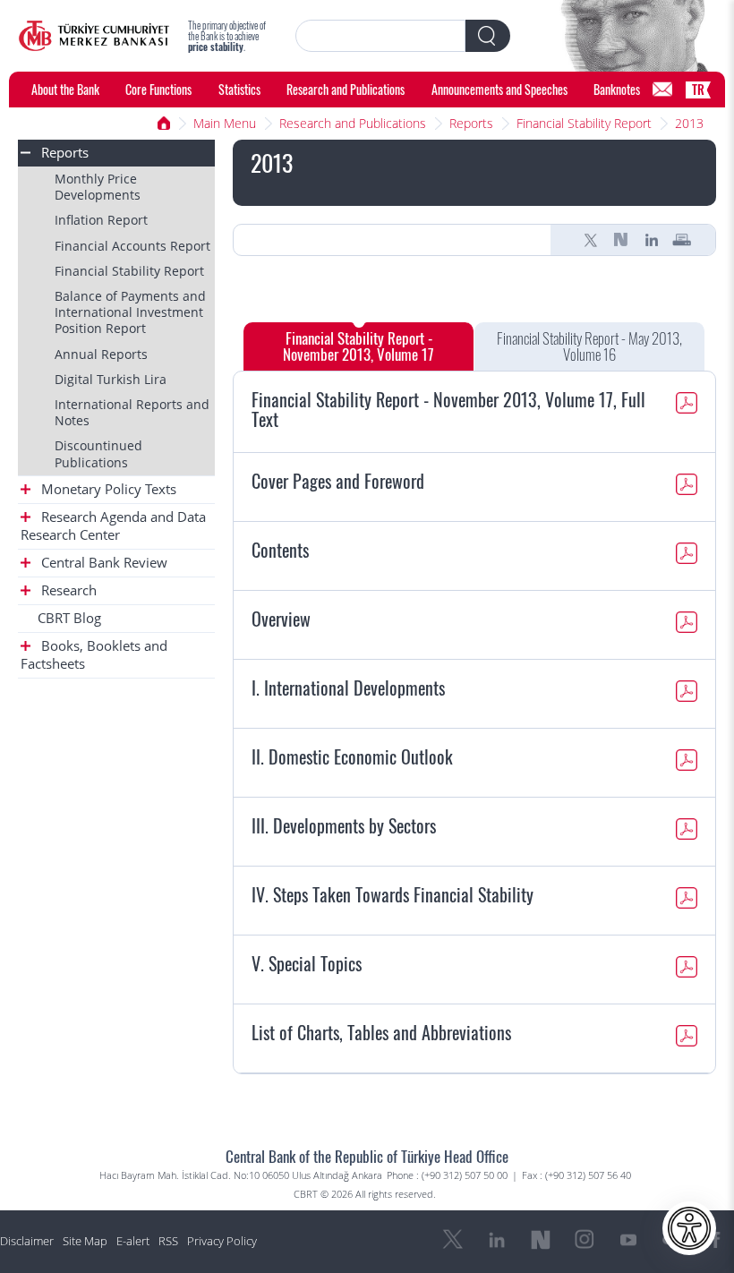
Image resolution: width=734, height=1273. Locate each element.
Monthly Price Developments (98, 186)
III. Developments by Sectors (344, 825)
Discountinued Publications (98, 453)
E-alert (132, 1241)
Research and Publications (345, 89)
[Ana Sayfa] (163, 123)
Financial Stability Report (584, 123)
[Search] (487, 36)
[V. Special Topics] (686, 969)
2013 (689, 123)
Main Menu (224, 123)
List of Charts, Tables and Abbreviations (381, 1032)
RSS (168, 1241)
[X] (590, 240)
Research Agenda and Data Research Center (113, 526)
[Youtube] (628, 1240)
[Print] (682, 240)
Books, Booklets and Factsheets (94, 654)
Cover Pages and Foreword (338, 481)
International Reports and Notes (132, 412)
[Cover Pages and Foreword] (686, 487)
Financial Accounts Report (132, 245)
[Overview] (686, 625)
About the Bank (65, 89)
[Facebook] (716, 1240)
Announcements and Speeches (499, 89)
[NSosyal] (621, 240)
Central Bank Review (102, 562)
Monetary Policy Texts (107, 489)
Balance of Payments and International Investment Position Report (130, 312)
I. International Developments (348, 687)
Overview (281, 618)
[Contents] (686, 556)
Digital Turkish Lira (110, 379)
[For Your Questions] (662, 89)
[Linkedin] (651, 240)
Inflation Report (101, 219)
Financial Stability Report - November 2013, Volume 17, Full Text (448, 409)
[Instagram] (584, 1240)
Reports (471, 123)
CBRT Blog (69, 618)
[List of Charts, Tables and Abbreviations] (686, 1038)
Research (67, 590)
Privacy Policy (222, 1241)
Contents (280, 550)
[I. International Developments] (686, 694)
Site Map (85, 1241)
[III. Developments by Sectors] (686, 832)
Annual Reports (101, 354)
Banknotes (616, 89)
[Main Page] (94, 36)
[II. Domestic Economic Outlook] (686, 763)
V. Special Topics (307, 963)
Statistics (239, 89)
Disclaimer (27, 1241)
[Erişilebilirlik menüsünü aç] (689, 1228)
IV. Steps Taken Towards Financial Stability (392, 894)
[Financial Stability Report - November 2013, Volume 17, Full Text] (686, 405)
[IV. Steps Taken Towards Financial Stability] (686, 900)
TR (698, 89)
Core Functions (158, 89)
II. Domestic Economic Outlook (352, 756)
